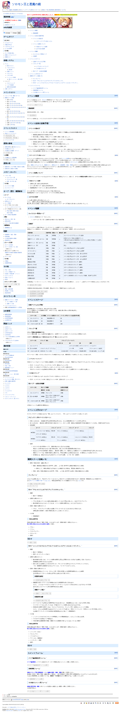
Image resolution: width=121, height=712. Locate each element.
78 (17, 117)
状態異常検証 (8, 263)
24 (17, 103)
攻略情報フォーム (38, 90)
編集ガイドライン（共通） (12, 299)
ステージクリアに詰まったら (44, 41)
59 (15, 111)
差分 (20, 10)
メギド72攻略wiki (9, 355)
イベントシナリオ (9, 140)
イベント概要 (34, 30)
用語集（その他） (9, 291)
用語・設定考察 (9, 289)
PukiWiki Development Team (19, 709)
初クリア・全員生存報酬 (40, 71)
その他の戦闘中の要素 (10, 238)
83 (21, 117)
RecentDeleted (9, 357)
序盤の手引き (8, 44)
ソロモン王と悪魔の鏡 (26, 4)
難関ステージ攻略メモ (36, 76)
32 (15, 105)
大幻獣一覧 (9, 153)
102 (11, 122)
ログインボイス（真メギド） (12, 398)
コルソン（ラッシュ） (10, 396)
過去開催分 (33, 115)
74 (10, 117)
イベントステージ (35, 59)
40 (17, 107)
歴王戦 (10, 69)
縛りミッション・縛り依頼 (15, 79)
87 (10, 121)
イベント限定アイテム (36, 105)
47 (23, 107)
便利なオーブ (8, 201)
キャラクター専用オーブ (40, 54)
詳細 (19, 20)
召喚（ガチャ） (9, 89)
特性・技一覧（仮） (12, 181)
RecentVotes (8, 360)
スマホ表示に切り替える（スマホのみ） (13, 13)
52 (12, 111)
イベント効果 (65, 158)
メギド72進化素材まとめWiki (12, 336)
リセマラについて (9, 46)
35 (17, 105)
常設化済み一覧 (10, 135)
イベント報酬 (34, 51)
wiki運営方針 (8, 320)
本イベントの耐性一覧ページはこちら (40, 480)
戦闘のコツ (8, 57)
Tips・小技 (8, 270)
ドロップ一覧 (37, 63)
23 (15, 103)
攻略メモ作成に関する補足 (37, 484)
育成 (17, 211)
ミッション (10, 77)
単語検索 (51, 10)
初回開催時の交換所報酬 (36, 293)
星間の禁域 (8, 147)
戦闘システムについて (10, 55)
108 (17, 122)
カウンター (14, 207)
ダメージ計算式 (9, 245)
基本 (11, 211)
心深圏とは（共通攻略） (11, 157)
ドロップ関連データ (10, 271)
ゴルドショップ (11, 83)
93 (17, 121)
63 (10, 113)
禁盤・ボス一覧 (10, 159)
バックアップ (26, 10)
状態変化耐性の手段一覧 (43, 580)
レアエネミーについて (42, 66)
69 (21, 113)
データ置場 (18, 307)
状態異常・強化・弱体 (10, 234)
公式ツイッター (9, 331)
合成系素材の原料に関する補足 (38, 291)
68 (19, 113)
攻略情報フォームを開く (36, 679)
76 (15, 117)
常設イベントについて (10, 133)
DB (8, 212)
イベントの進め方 (38, 38)
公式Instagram (8, 332)
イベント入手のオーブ (36, 74)
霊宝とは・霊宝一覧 (10, 219)
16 (12, 101)
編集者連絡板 (8, 314)
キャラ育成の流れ (9, 53)
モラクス (44, 100)
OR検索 (15, 33)
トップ (5, 10)
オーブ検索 (8, 203)
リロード (36, 10)
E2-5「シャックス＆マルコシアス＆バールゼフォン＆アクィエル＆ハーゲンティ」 (56, 83)
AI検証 (6, 261)
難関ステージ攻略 (9, 97)
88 (12, 121)
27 (10, 105)
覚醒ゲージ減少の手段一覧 (43, 593)
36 (19, 105)
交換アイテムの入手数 (39, 61)
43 (19, 107)
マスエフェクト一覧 (12, 179)
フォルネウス (8, 390)
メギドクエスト (11, 67)
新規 (43, 10)
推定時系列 (8, 293)
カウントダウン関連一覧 (12, 284)
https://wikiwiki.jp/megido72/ (68, 14)
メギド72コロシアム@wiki (12, 340)
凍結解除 (15, 10)
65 (15, 113)
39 (15, 107)
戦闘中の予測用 (9, 252)
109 (11, 124)
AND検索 (7, 33)
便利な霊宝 (8, 221)
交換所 (35, 56)
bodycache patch (9, 710)
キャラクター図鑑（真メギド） (13, 379)
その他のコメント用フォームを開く (40, 691)
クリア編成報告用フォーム (40, 88)
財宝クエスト (10, 65)
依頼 (14, 77)
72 (23, 113)
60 (17, 111)
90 (15, 121)
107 (14, 122)
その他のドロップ (41, 68)
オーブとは (8, 197)
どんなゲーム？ (9, 42)
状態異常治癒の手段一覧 (43, 600)
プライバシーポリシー (21, 707)
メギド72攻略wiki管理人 (11, 707)
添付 (32, 10)
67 (17, 113)
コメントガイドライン (10, 305)
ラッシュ (9, 207)
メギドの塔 (10, 75)
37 (10, 107)
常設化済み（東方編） (12, 138)
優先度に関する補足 (35, 285)
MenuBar (7, 363)
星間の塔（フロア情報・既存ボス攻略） (15, 166)
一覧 (46, 10)
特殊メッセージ (9, 277)
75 (12, 117)
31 (12, 105)
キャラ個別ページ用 (12, 301)
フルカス (7, 387)
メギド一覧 (8, 175)
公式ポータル (8, 329)
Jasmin (19, 710)
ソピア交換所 (10, 85)
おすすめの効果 (40, 48)
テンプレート (37, 78)
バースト (19, 207)
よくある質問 (8, 48)
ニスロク (7, 385)
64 (12, 113)
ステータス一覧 (11, 177)
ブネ (6, 392)
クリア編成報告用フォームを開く (39, 665)
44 (21, 107)
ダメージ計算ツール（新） (12, 246)
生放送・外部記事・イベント (12, 273)
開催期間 (35, 33)
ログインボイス (9, 275)
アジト (6, 64)
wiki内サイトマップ (10, 24)
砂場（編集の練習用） (10, 381)
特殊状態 (7, 236)
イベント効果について (39, 44)
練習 (9, 307)
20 (10, 103)
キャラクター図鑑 (9, 186)
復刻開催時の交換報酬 (36, 296)
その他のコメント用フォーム (41, 92)
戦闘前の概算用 (18, 252)
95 (19, 121)
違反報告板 (8, 316)
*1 (2, 694)
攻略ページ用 (10, 303)
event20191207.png (17, 699)
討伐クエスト (16, 147)
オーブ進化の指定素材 (10, 214)
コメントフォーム (35, 85)
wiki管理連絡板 (9, 318)
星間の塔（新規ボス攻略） (12, 168)
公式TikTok (8, 334)
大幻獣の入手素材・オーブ (12, 150)
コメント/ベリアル (9, 394)
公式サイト (8, 327)
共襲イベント (10, 71)
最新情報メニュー (9, 367)
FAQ (8, 211)
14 (10, 101)
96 (21, 121)
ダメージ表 (8, 256)
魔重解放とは (8, 227)
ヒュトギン (8, 383)
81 (19, 117)
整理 (14, 211)
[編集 (12, 17)
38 (12, 107)
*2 (2, 696)
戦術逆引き (8, 240)
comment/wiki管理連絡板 (11, 371)
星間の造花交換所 (11, 87)
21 (12, 103)
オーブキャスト (11, 199)
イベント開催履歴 (9, 131)
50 (10, 111)
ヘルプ (63, 10)
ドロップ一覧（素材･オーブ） (12, 95)
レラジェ (7, 389)
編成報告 (13, 307)
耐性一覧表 (33, 542)
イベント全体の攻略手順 (37, 36)
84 (23, 117)
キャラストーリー (9, 188)
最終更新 (57, 10)
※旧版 (11, 212)
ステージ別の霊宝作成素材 (12, 223)
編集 (11, 10)
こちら (79, 480)
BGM (6, 279)
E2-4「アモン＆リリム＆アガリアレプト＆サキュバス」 (48, 80)
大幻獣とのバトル (9, 148)
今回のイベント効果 (41, 46)
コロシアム (10, 73)
